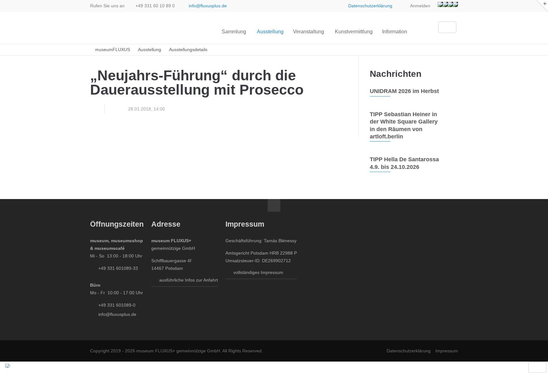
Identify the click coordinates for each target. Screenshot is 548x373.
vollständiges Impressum (258, 272)
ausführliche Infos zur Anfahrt (188, 280)
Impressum (446, 350)
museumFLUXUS (112, 49)
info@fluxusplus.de (208, 5)
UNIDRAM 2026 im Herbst (404, 91)
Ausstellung (149, 49)
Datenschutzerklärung (370, 5)
